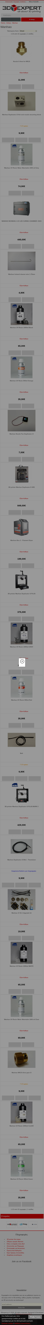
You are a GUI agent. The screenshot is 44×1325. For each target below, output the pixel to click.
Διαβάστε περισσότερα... (23, 1323)
